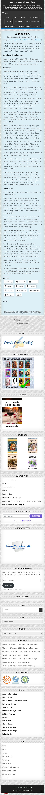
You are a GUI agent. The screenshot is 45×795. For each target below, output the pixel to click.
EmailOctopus (27, 520)
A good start (22, 33)
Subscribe (8, 585)
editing (12, 311)
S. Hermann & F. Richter (20, 40)
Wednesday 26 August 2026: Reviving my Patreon (21, 651)
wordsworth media (9, 26)
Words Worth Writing (22, 2)
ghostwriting (19, 311)
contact (23, 17)
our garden (18, 22)
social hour (18, 313)
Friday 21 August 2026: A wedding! (16, 662)
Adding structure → (22, 320)
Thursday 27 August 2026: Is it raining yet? (20, 648)
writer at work (25, 37)
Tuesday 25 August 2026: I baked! (15, 655)
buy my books (34, 17)
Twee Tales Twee (27, 313)
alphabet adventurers (32, 22)
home (7, 17)
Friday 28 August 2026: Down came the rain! (20, 644)
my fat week (38, 26)
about (15, 17)
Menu (6, 13)
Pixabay (38, 40)
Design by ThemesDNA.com (22, 790)
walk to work (37, 313)
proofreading (36, 311)
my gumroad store (24, 26)
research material (9, 313)
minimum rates (28, 311)
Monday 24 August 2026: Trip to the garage (19, 658)
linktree (8, 22)
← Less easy (22, 323)
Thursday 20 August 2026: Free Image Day (18, 666)
